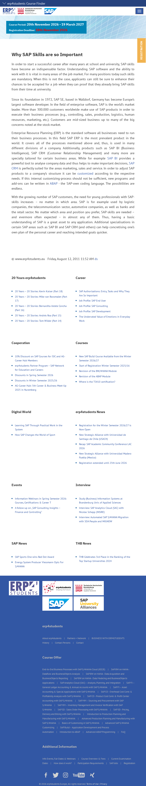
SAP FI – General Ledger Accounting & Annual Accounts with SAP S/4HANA (88, 685)
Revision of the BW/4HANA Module (98, 371)
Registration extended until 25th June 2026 (103, 462)
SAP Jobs (114, 763)
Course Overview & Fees (93, 758)
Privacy (103, 783)
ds (96, 259)
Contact (80, 642)
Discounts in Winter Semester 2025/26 (36, 380)
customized (85, 173)
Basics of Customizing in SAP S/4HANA (80, 723)
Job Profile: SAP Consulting (93, 306)
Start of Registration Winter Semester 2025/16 (104, 365)
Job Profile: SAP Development (95, 311)
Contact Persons (62, 642)
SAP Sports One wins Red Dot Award (34, 556)
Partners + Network (76, 638)
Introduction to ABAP (70, 731)
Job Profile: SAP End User (92, 300)
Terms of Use (92, 783)
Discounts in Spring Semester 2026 (34, 375)
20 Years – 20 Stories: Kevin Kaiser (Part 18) (39, 291)
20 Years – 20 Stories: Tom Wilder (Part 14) (38, 320)
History (45, 642)
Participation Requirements (91, 763)
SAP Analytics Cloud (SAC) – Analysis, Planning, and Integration (90, 682)
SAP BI (112, 158)
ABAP (53, 183)
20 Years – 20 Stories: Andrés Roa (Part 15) (38, 315)
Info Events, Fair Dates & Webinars (58, 758)
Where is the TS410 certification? (97, 381)
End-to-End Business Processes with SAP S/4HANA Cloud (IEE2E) (73, 669)
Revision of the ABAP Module (94, 376)
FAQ (123, 731)
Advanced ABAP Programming (100, 731)
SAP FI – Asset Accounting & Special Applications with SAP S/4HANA (84, 689)
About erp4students (51, 638)
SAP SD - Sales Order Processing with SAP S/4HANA (83, 709)
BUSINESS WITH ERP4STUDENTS (108, 638)
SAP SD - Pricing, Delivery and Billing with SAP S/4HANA (85, 712)
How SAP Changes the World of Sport (35, 434)
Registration (129, 763)
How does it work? (63, 763)
